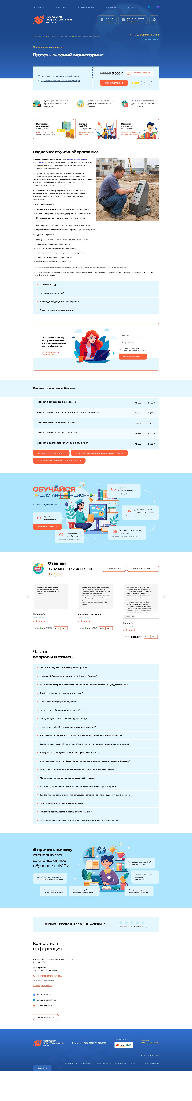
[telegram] (149, 7)
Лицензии (61, 7)
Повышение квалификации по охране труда (58, 461)
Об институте (39, 7)
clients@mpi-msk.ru (42, 985)
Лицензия (136, 101)
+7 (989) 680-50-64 (146, 34)
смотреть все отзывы (141, 569)
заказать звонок (152, 39)
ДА (57, 628)
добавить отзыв (114, 569)
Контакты (132, 7)
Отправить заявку (112, 83)
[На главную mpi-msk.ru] (52, 16)
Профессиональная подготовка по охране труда (98, 453)
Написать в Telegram (46, 1000)
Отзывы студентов (85, 7)
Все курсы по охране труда (50, 453)
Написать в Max (43, 995)
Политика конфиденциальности (150, 1041)
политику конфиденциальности (135, 350)
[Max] (157, 7)
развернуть (130, 616)
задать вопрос (44, 1017)
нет (64, 628)
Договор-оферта (151, 1064)
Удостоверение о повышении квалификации (60, 80)
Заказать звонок (44, 1005)
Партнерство (110, 7)
